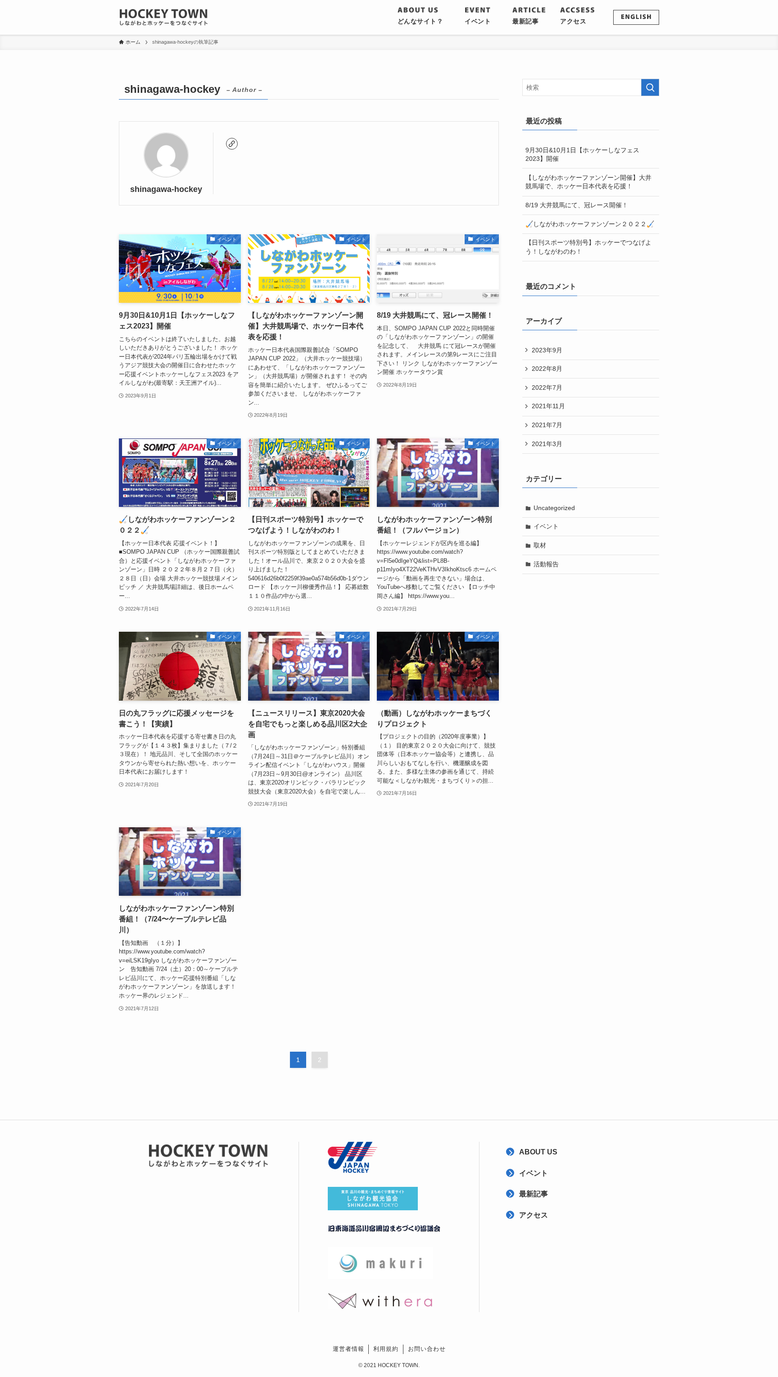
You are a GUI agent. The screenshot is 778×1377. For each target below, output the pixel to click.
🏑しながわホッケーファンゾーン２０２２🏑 (589, 224)
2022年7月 (547, 387)
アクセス (533, 1215)
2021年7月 (547, 425)
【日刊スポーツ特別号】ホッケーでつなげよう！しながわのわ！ (588, 247)
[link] (232, 144)
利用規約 (385, 1348)
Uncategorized (554, 507)
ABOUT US (538, 1152)
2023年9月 (547, 350)
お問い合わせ (427, 1348)
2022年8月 (547, 368)
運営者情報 (348, 1348)
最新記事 (533, 1194)
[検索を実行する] (650, 87)
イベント (546, 526)
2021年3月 (547, 443)
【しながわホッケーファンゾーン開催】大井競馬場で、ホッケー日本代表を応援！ (588, 182)
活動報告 (546, 564)
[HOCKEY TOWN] (164, 17)
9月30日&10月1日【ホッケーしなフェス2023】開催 (582, 154)
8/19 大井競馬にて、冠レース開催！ (576, 205)
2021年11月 (548, 406)
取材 (540, 545)
